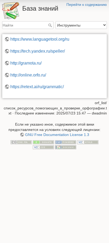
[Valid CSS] (43, 147)
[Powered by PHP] (65, 142)
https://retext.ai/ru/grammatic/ (37, 86)
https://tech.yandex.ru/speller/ (37, 51)
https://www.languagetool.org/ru (39, 39)
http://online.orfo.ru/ (28, 75)
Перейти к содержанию (86, 4)
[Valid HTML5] (87, 142)
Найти (50, 25)
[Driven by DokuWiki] (65, 147)
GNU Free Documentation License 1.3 (57, 135)
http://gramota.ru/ (26, 63)
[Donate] (43, 142)
